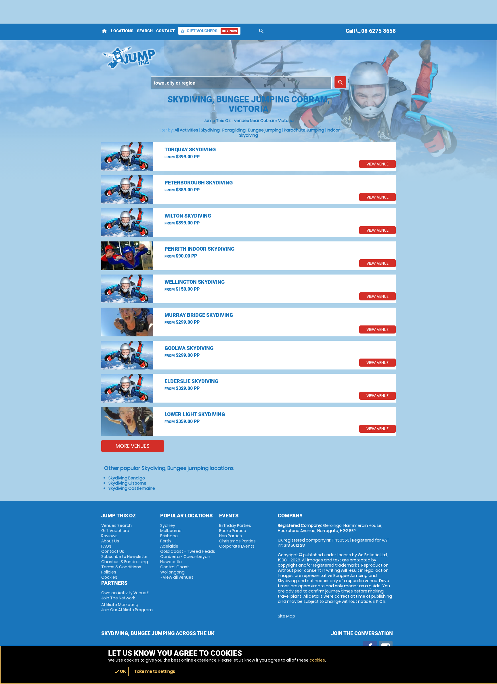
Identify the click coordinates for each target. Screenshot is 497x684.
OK (120, 671)
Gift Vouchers (209, 30)
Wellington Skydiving (195, 282)
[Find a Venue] (241, 82)
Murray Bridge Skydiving (199, 315)
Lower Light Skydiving (195, 414)
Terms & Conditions (121, 567)
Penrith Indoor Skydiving (199, 249)
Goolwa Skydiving (189, 348)
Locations (122, 30)
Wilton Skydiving (188, 216)
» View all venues (177, 577)
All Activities (186, 130)
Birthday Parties (235, 525)
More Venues (133, 445)
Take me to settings (154, 671)
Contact (165, 30)
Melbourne (170, 531)
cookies (317, 660)
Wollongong (172, 572)
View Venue (377, 164)
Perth (165, 541)
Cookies (109, 577)
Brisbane (169, 536)
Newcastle (171, 562)
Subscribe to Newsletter (125, 556)
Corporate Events (237, 546)
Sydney (167, 525)
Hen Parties (230, 536)
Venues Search (116, 525)
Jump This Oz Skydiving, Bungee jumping (197, 57)
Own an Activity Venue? (125, 595)
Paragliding (234, 130)
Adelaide (169, 546)
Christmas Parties (237, 541)
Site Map (286, 616)
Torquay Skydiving (190, 149)
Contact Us (112, 551)
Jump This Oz (217, 120)
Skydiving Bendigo (126, 478)
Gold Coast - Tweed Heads (187, 551)
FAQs (106, 546)
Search (145, 30)
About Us (110, 541)
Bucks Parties (232, 531)
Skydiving (210, 130)
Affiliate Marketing (127, 607)
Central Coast (174, 567)
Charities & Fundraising (124, 562)
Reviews (109, 536)
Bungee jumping (264, 130)
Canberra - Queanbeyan (185, 556)
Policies (108, 572)
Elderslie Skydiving (191, 381)
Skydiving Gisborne (127, 483)
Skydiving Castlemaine (131, 488)
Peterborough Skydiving (199, 183)
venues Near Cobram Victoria (264, 120)
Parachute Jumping (304, 130)
